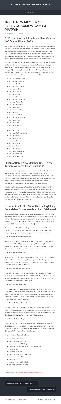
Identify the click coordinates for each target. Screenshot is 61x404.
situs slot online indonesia (30, 4)
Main (12, 372)
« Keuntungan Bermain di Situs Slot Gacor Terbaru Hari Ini (21, 383)
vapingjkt (15, 46)
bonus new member (24, 372)
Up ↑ (54, 399)
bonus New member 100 (35, 372)
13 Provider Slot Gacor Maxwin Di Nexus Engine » (42, 389)
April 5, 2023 (9, 33)
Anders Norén (47, 399)
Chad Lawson (19, 33)
